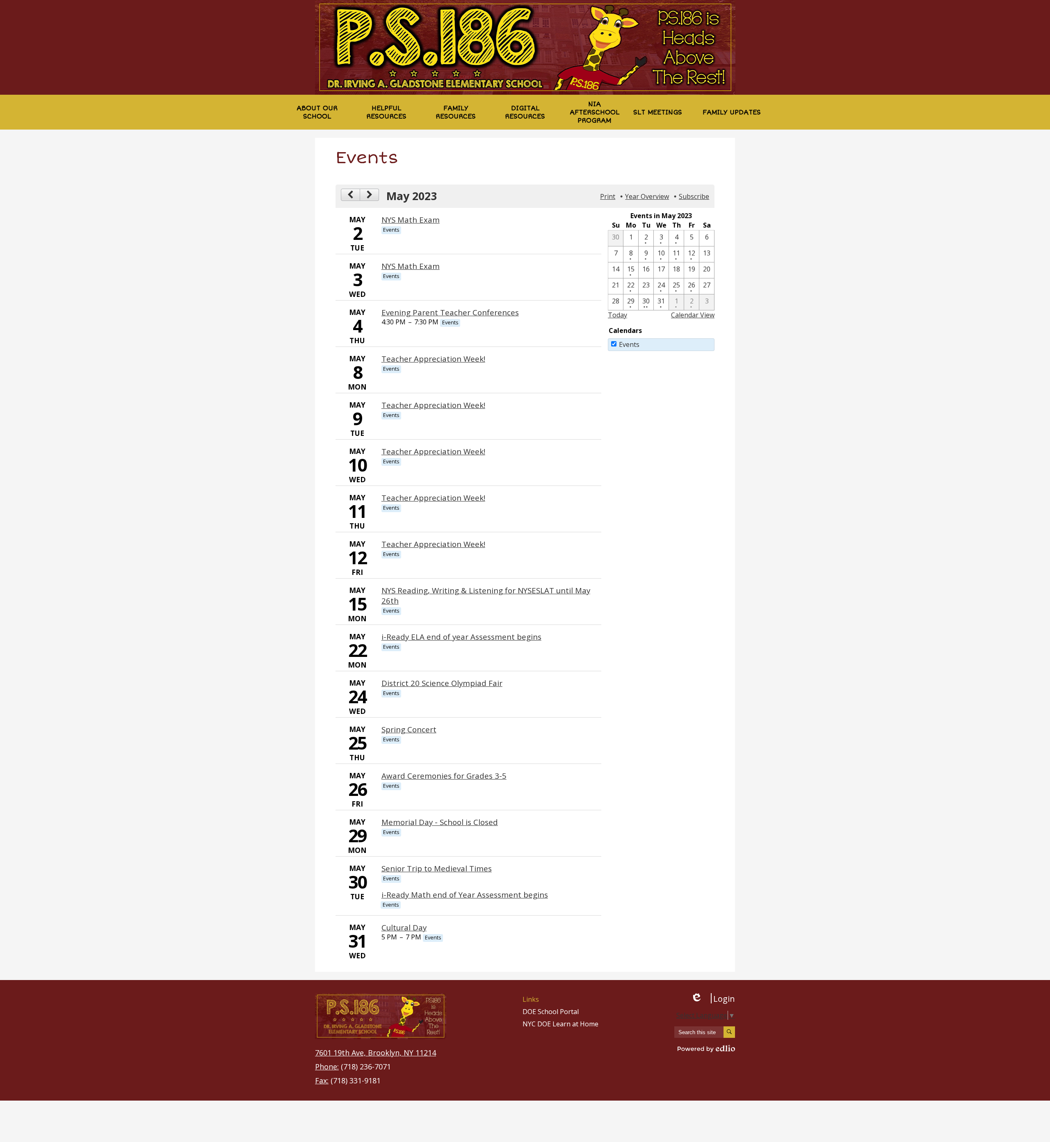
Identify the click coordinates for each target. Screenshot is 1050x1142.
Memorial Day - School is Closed (439, 822)
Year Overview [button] (647, 196)
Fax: (322, 1080)
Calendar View (692, 314)
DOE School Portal (551, 1011)
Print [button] (607, 196)
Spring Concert (408, 729)
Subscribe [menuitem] (694, 196)
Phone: (327, 1066)
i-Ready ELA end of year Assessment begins (461, 636)
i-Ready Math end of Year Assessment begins (464, 894)
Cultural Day (404, 927)
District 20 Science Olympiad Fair (441, 683)
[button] (317, 112)
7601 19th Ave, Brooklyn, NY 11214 (375, 1053)
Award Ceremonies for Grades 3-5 (444, 775)
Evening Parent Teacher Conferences (450, 312)
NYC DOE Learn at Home (560, 1023)
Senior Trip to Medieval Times (436, 868)
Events (629, 344)
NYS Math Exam (410, 219)
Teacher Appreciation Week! (433, 358)
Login (713, 998)
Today (617, 314)
